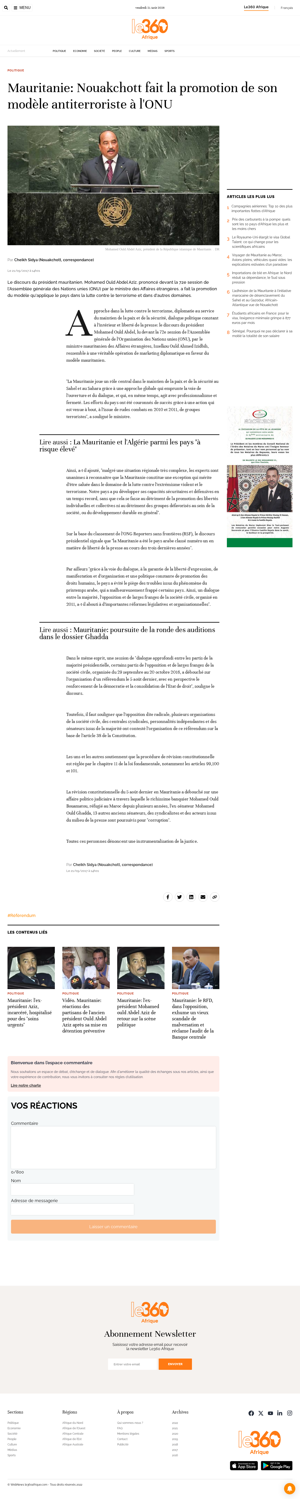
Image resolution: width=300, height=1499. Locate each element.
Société (99, 51)
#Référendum (22, 915)
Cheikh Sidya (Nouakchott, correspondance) (54, 260)
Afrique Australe (72, 1444)
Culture (135, 51)
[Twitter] (261, 1413)
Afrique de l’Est (72, 1439)
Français (287, 8)
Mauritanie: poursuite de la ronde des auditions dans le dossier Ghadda (127, 633)
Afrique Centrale (72, 1433)
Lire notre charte (26, 1085)
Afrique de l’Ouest (73, 1428)
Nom (16, 1180)
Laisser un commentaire (113, 1226)
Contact (122, 1439)
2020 (175, 1433)
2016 (175, 1455)
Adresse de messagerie (34, 1200)
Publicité (122, 1444)
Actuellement (16, 51)
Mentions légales (128, 1433)
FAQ (120, 1428)
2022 (175, 1423)
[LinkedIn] (280, 1413)
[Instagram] (289, 1412)
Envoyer (175, 1364)
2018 (175, 1444)
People (117, 51)
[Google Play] (276, 1465)
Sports (170, 51)
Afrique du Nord (72, 1423)
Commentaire (24, 1123)
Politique (59, 51)
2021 (175, 1428)
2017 (175, 1450)
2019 (175, 1439)
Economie (80, 51)
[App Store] (244, 1465)
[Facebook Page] (251, 1413)
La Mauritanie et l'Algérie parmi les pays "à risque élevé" (120, 446)
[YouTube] (270, 1413)
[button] (289, 1488)
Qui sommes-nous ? (130, 1423)
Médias (153, 51)
